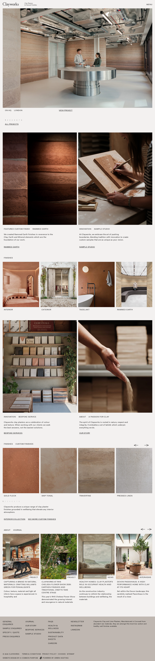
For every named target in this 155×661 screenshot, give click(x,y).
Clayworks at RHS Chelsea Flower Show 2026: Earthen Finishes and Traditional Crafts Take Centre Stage (56, 587)
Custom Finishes (24, 444)
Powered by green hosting (55, 658)
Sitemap (70, 654)
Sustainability (56, 632)
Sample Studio (33, 633)
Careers (52, 643)
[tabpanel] (77, 60)
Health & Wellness (53, 627)
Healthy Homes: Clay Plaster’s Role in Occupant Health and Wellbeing (96, 584)
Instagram (76, 625)
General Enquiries (8, 622)
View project (66, 110)
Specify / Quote (11, 632)
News (110, 577)
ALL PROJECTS (12, 124)
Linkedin (75, 629)
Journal (17, 530)
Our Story (30, 625)
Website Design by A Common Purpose (20, 658)
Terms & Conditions (31, 654)
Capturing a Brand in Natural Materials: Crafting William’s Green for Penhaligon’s (20, 584)
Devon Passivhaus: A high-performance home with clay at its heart (133, 584)
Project (34, 577)
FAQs (50, 621)
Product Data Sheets (55, 637)
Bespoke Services (34, 629)
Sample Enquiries (12, 628)
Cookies (62, 654)
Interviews (145, 577)
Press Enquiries (11, 636)
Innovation (85, 229)
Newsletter (77, 621)
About (82, 416)
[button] (136, 444)
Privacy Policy (49, 654)
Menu (149, 4)
